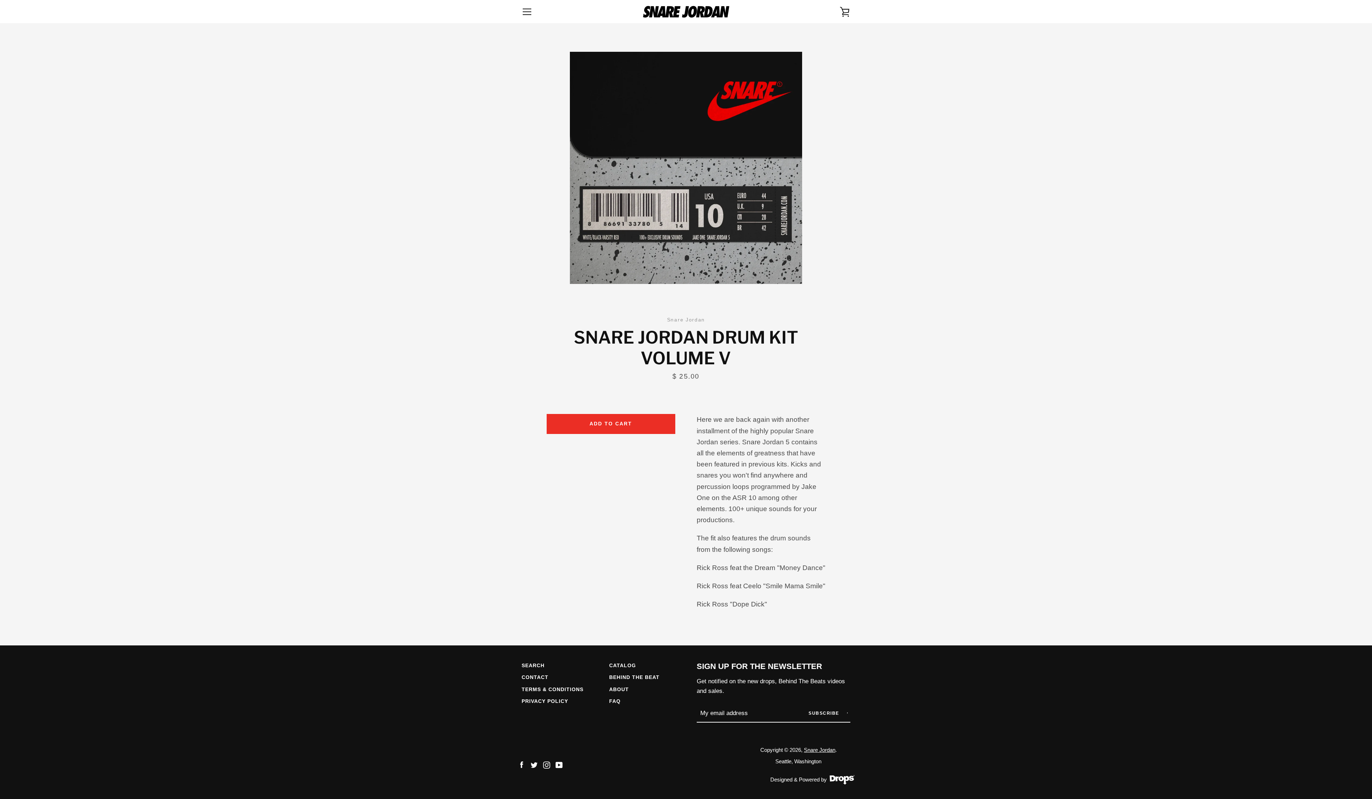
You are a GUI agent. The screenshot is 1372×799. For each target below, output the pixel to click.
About (619, 689)
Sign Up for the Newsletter (759, 666)
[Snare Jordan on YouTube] (559, 764)
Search (533, 665)
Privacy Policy (545, 701)
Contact (535, 677)
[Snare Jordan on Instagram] (546, 764)
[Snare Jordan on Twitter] (534, 764)
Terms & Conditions (552, 689)
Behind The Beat (634, 677)
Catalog (622, 665)
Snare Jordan (819, 750)
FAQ (615, 701)
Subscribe (825, 713)
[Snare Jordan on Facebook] (521, 764)
